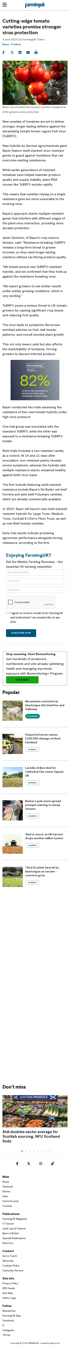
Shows (6, 1191)
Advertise (8, 1261)
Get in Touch (9, 1256)
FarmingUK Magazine (14, 1219)
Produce (16, 44)
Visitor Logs (9, 1298)
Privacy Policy (10, 1283)
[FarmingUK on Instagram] (40, 1164)
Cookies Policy (10, 1266)
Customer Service (12, 1270)
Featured (7, 1187)
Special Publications (14, 1238)
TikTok (6, 1335)
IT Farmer (8, 1224)
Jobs (5, 1196)
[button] (21, 1151)
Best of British (10, 1233)
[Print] (38, 52)
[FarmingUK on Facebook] (17, 1164)
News (5, 44)
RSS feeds (8, 1288)
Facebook (8, 1320)
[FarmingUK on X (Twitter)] (29, 1164)
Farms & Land (10, 1201)
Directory (7, 1243)
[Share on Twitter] (14, 52)
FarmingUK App (11, 1316)
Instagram (8, 1330)
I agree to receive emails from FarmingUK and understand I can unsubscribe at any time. (36, 618)
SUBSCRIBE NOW (21, 633)
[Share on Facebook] (6, 52)
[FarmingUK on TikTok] (52, 1164)
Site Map (7, 1293)
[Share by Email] (30, 52)
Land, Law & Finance (14, 1228)
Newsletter (9, 1311)
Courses (7, 1206)
